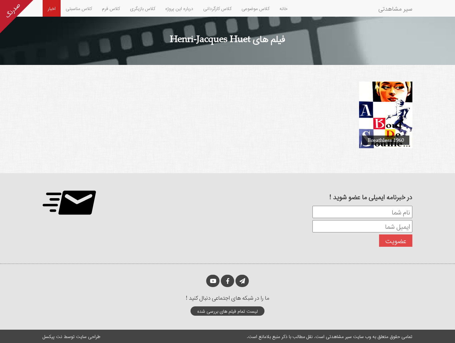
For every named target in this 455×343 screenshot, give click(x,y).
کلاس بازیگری (142, 8)
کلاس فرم (111, 8)
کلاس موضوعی (255, 8)
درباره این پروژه (179, 8)
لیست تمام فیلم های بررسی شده (227, 311)
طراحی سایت (88, 336)
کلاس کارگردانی (217, 8)
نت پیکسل (52, 336)
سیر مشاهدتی (395, 8)
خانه (283, 8)
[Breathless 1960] (385, 114)
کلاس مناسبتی (79, 8)
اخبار (52, 8)
